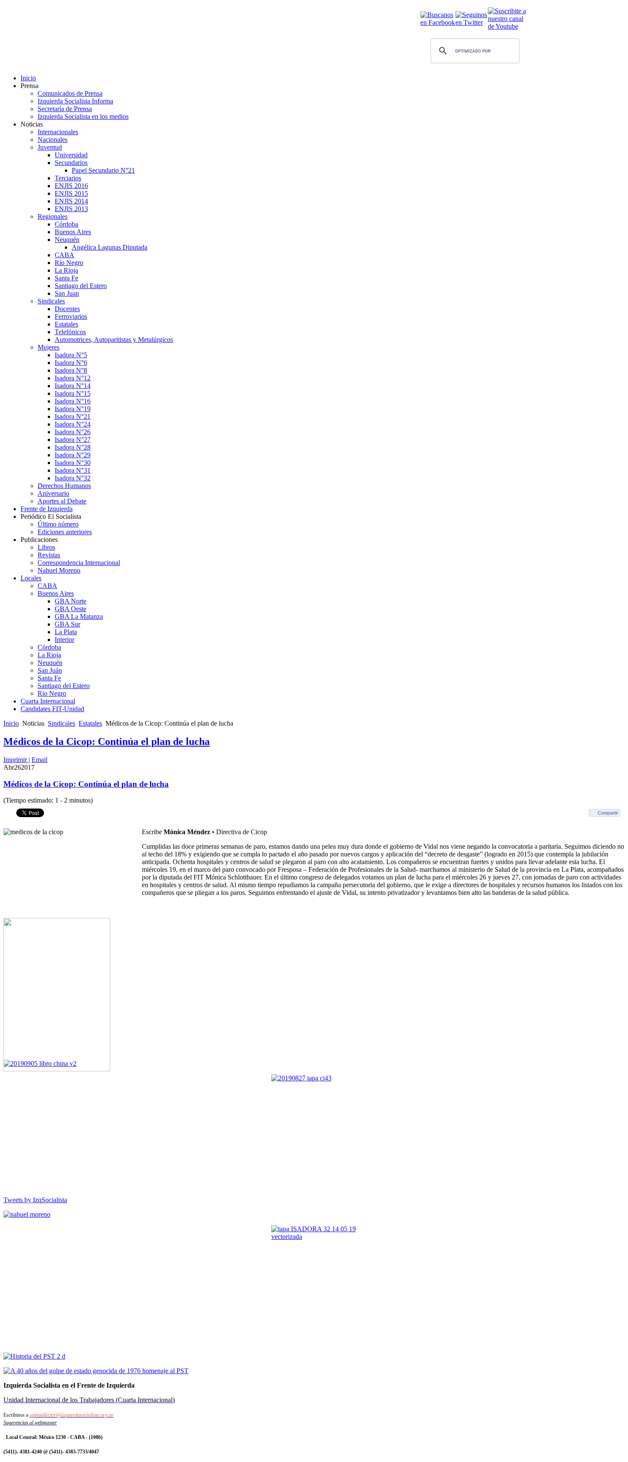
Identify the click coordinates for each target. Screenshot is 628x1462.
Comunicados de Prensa (70, 93)
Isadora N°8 (71, 370)
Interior (64, 639)
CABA (64, 255)
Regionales (52, 216)
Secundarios (71, 162)
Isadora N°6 (71, 362)
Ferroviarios (71, 316)
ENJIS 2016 (71, 185)
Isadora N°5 (71, 355)
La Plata (66, 631)
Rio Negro (52, 693)
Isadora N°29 (73, 455)
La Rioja (66, 270)
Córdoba (66, 224)
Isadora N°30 (73, 462)
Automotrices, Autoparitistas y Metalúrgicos (114, 339)
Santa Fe (66, 278)
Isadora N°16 (73, 401)
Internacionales (58, 131)
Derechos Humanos (64, 485)
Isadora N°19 (73, 408)
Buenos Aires (73, 231)
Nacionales (52, 139)
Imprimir (16, 759)
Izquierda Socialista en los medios (83, 116)
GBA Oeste (70, 608)
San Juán (50, 670)
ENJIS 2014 (71, 201)
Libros (46, 547)
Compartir (608, 812)
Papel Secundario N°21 (103, 170)
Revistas (49, 555)
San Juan (67, 293)
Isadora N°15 (73, 393)
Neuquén (67, 239)
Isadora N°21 (73, 416)
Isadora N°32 (73, 478)
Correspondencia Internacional (79, 562)
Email (39, 759)
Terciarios (68, 178)
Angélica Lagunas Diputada (109, 247)
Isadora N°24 (73, 424)
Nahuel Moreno (59, 570)
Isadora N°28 (73, 447)
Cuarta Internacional (48, 701)
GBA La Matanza (79, 616)
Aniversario (53, 493)
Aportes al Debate (62, 501)
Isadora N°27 (73, 439)
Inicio (28, 78)
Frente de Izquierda (47, 508)
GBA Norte (70, 601)
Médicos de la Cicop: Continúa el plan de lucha (106, 741)
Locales (31, 578)
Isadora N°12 (73, 378)
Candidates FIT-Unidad (52, 708)
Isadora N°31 (73, 470)
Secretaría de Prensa (65, 108)
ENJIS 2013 (71, 208)
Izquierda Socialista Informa (75, 101)
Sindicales (51, 301)
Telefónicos (70, 331)
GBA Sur (67, 624)
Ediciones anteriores (65, 531)
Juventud (50, 147)
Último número (58, 524)
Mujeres (48, 347)
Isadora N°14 (73, 385)
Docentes (67, 308)
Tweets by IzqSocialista (35, 1199)
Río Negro (69, 262)
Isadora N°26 (73, 431)
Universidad (71, 155)
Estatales (66, 324)
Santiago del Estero (81, 285)
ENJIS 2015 (71, 193)
